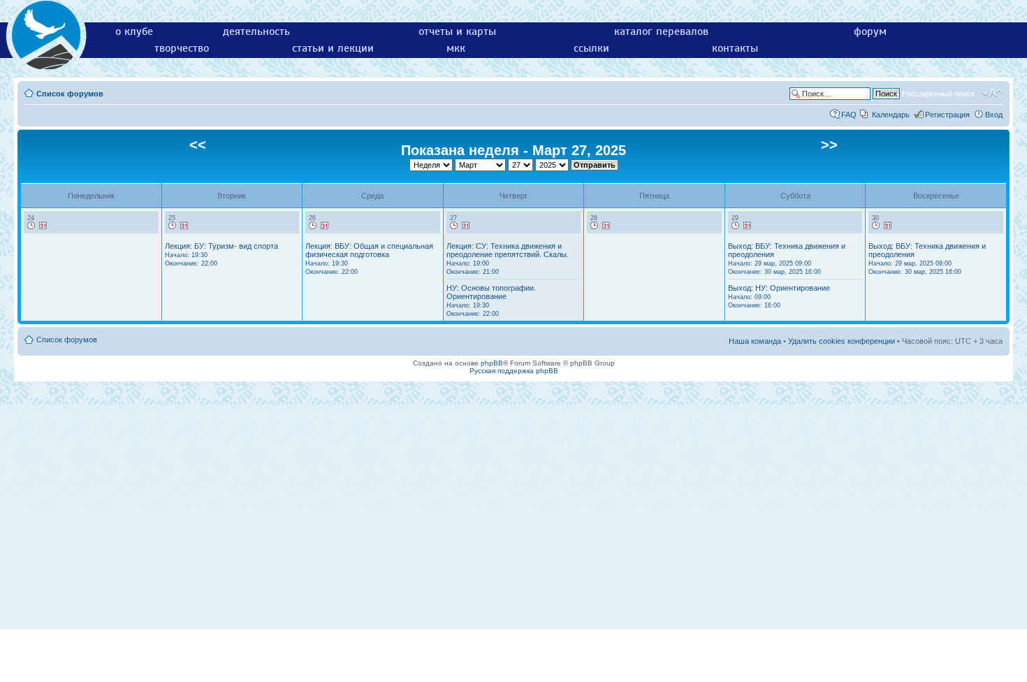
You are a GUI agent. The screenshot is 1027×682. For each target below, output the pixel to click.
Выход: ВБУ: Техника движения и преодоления (786, 258)
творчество (181, 48)
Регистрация (947, 114)
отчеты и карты (457, 31)
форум (870, 31)
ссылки (591, 48)
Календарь (891, 114)
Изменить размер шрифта (992, 93)
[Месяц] (43, 226)
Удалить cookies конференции (841, 341)
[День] (31, 226)
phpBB (492, 363)
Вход (994, 114)
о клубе (134, 31)
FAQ (849, 114)
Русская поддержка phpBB (513, 371)
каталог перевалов (661, 31)
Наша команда (755, 341)
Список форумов (69, 93)
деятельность (256, 31)
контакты (735, 48)
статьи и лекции (333, 48)
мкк (455, 48)
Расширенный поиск (938, 93)
